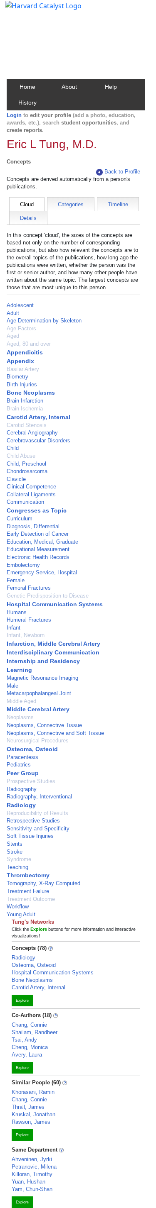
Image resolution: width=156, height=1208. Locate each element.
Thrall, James (28, 1107)
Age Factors (21, 328)
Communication (25, 502)
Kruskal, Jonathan (33, 1114)
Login (14, 115)
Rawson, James (31, 1122)
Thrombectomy (28, 875)
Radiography (22, 789)
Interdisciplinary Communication (53, 652)
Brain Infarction (25, 401)
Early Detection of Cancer (38, 534)
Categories (71, 204)
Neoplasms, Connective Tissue (44, 725)
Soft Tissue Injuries (30, 836)
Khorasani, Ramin (33, 1092)
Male (12, 686)
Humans (17, 612)
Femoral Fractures (29, 588)
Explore (22, 1000)
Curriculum (19, 518)
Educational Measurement (38, 549)
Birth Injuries (22, 384)
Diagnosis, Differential (33, 526)
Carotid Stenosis (27, 425)
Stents (14, 844)
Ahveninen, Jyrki (32, 1159)
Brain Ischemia (25, 408)
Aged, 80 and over (29, 344)
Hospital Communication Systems (55, 604)
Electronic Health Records (38, 557)
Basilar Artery (23, 369)
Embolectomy (23, 565)
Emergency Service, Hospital (42, 572)
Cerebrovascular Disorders (38, 440)
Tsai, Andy (24, 1040)
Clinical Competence (31, 486)
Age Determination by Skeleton (44, 320)
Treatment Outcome (31, 899)
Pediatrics (19, 764)
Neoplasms (20, 717)
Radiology (21, 805)
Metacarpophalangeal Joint (39, 693)
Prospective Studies (31, 781)
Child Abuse (21, 456)
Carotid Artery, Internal (38, 417)
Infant (13, 628)
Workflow (18, 906)
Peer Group (23, 773)
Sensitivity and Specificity (38, 828)
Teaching (17, 867)
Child (13, 448)
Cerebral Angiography (32, 433)
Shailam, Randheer (34, 1032)
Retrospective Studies (33, 821)
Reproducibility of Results (37, 813)
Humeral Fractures (29, 620)
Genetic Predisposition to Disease (48, 596)
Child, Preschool (26, 464)
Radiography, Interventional (39, 796)
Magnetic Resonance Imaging (42, 678)
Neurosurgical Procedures (38, 740)
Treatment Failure (28, 891)
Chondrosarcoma (27, 471)
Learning (19, 669)
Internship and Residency (43, 661)
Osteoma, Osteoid (32, 749)
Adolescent (20, 305)
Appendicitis (25, 352)
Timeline (118, 204)
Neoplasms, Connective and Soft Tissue (55, 733)
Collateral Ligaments (31, 494)
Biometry (17, 376)
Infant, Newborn (26, 635)
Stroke (14, 852)
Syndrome (19, 859)
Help (111, 86)
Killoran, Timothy (32, 1174)
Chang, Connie (29, 1025)
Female (16, 580)
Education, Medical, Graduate (42, 542)
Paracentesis (22, 757)
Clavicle (16, 479)
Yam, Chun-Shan (32, 1189)
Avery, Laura (27, 1055)
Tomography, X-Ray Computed (43, 883)
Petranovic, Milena (34, 1167)
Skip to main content (34, 10)
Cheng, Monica (30, 1047)
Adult (13, 313)
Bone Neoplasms (31, 392)
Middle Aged (21, 701)
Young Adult (21, 914)
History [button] (27, 102)
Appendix (20, 361)
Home (27, 86)
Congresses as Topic (37, 510)
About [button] (69, 86)
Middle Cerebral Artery (38, 709)
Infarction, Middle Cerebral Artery (53, 643)
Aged (13, 336)
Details (28, 218)
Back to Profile (122, 171)
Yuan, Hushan (28, 1182)
